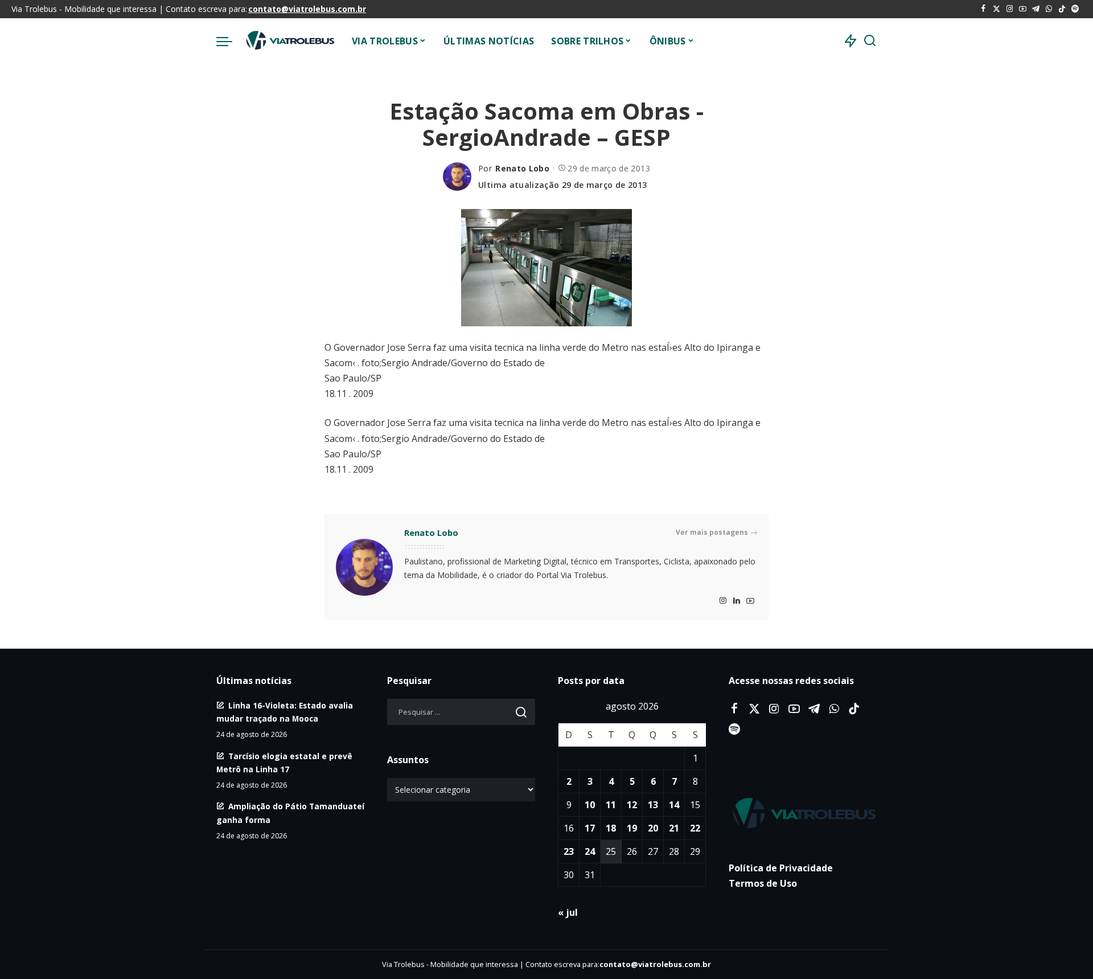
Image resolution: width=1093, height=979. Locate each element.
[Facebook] (983, 9)
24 (590, 851)
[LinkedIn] (736, 601)
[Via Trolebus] (289, 41)
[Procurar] (870, 41)
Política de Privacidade (781, 868)
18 (611, 828)
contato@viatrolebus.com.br (307, 8)
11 (611, 804)
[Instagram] (1009, 9)
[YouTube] (1022, 9)
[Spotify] (1075, 9)
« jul (568, 912)
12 (632, 804)
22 (695, 828)
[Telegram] (1035, 9)
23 (569, 851)
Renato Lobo (522, 168)
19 (632, 828)
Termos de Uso (763, 883)
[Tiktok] (1062, 9)
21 (674, 828)
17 (590, 828)
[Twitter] (996, 9)
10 (590, 804)
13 (653, 804)
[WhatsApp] (1048, 9)
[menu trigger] (230, 41)
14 (674, 804)
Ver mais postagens (712, 532)
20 (653, 828)
